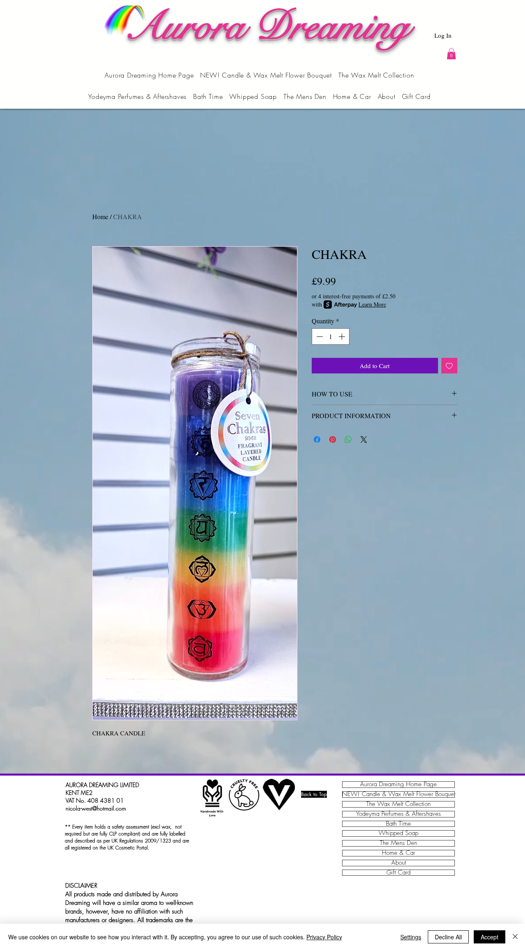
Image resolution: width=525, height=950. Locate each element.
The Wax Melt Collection (398, 804)
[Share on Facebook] (317, 439)
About (398, 863)
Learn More (372, 304)
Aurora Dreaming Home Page (398, 784)
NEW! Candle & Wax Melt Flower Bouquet (398, 794)
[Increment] (342, 336)
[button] (451, 53)
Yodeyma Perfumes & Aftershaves (398, 814)
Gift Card (398, 873)
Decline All (448, 937)
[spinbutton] (330, 336)
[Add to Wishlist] (449, 366)
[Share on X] (364, 439)
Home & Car (398, 853)
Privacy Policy (324, 937)
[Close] (515, 936)
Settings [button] (410, 937)
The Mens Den (398, 843)
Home (100, 216)
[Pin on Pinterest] (333, 439)
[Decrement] (318, 336)
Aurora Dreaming (267, 26)
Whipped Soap (398, 833)
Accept (489, 937)
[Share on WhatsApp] (348, 439)
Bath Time (398, 824)
